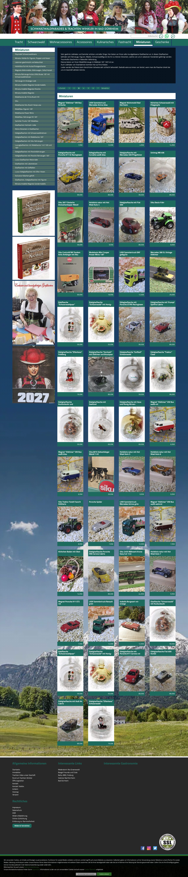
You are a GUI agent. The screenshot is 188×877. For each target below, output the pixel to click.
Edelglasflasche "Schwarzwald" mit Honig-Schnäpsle (100, 303)
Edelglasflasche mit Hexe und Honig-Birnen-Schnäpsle (130, 403)
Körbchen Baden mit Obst (69, 552)
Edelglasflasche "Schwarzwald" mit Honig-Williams (100, 652)
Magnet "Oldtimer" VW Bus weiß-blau (70, 453)
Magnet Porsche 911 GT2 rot (69, 603)
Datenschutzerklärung (31, 867)
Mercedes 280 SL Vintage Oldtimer (161, 253)
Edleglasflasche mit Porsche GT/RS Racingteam (131, 303)
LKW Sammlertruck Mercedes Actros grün (129, 503)
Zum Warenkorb (173, 35)
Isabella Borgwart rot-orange (129, 603)
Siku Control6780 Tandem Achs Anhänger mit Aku (69, 253)
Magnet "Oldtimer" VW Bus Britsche (70, 104)
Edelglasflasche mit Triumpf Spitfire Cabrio (162, 303)
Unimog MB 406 (157, 153)
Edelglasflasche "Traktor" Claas (161, 353)
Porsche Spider (95, 502)
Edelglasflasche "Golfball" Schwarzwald (131, 353)
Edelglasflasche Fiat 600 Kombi (161, 652)
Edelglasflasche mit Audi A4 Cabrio (70, 702)
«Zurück (62, 88)
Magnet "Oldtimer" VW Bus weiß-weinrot (162, 503)
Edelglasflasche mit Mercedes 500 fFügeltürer (131, 154)
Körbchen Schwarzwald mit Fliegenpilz (162, 104)
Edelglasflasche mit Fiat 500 (130, 203)
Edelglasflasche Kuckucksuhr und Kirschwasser (65, 403)
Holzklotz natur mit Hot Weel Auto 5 (130, 453)
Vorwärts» (105, 88)
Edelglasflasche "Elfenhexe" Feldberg (70, 353)
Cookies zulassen (104, 874)
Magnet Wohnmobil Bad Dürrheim (130, 104)
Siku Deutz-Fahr (157, 202)
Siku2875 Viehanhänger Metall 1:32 (99, 453)
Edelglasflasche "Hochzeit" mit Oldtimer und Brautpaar (101, 353)
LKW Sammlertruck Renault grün (101, 603)
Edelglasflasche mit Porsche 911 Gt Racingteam (70, 154)
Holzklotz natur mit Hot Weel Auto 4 (99, 203)
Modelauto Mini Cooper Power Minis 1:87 (99, 253)
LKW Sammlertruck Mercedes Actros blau (98, 104)
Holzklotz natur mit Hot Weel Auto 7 (161, 553)
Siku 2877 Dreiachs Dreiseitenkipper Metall (68, 203)
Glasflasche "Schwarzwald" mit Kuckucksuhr (162, 603)
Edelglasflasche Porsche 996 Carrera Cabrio (99, 553)
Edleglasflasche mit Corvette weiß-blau (97, 154)
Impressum (35, 869)
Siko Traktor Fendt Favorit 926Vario (69, 503)
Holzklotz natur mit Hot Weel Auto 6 (161, 453)
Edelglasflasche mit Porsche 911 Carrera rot (130, 652)
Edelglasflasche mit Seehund (97, 403)
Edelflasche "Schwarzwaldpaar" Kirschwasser (66, 303)
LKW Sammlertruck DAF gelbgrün (130, 253)
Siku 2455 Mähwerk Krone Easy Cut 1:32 (131, 553)
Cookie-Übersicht (90, 869)
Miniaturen (22, 50)
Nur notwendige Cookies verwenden (86, 874)
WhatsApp (167, 35)
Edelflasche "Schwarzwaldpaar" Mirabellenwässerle (66, 652)
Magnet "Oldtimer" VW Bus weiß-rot (162, 403)
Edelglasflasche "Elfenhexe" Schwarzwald (101, 702)
